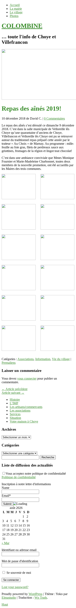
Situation (15, 418)
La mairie (16, 8)
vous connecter (26, 378)
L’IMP (14, 403)
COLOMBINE (22, 25)
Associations (25, 359)
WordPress (35, 594)
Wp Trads (40, 597)
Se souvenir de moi (18, 572)
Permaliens (9, 362)
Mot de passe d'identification (20, 561)
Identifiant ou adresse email (19, 550)
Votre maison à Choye (24, 421)
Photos (14, 16)
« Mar (5, 543)
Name (5, 487)
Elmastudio (9, 597)
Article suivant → (13, 392)
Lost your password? (15, 587)
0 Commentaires (54, 118)
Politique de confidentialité (19, 477)
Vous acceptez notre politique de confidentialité (34, 475)
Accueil (15, 5)
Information (42, 359)
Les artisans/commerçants (26, 407)
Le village (16, 12)
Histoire (15, 399)
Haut (5, 604)
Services (15, 414)
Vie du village (61, 359)
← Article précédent (14, 389)
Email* (6, 495)
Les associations (20, 410)
